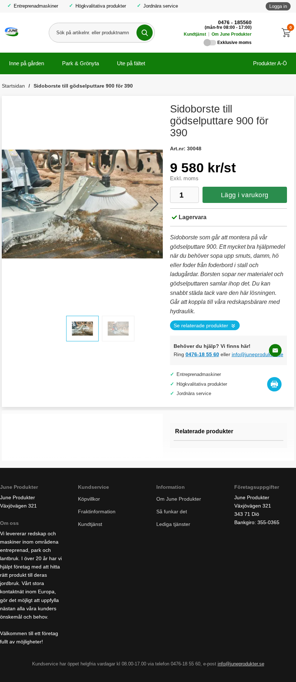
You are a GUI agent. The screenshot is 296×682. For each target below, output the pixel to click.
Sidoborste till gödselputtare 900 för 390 (83, 86)
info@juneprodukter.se (257, 354)
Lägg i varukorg (245, 195)
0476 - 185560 (235, 22)
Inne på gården (26, 63)
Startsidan (13, 86)
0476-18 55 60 (202, 354)
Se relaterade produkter (201, 325)
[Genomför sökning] (144, 33)
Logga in (278, 6)
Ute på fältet (131, 63)
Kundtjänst (195, 34)
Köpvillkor (89, 499)
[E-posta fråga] (275, 350)
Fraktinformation (97, 511)
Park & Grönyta (80, 63)
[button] (154, 204)
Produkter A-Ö (270, 63)
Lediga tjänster (173, 524)
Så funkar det (171, 511)
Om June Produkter (232, 34)
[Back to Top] (253, 666)
